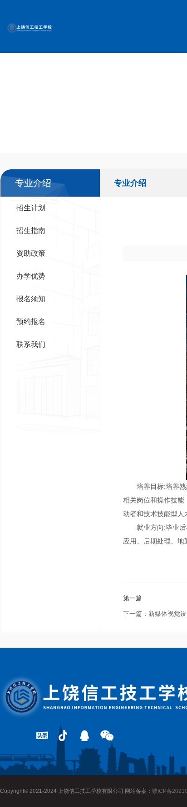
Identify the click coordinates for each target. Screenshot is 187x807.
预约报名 (30, 321)
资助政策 (30, 253)
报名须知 (30, 299)
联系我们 (30, 344)
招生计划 (30, 208)
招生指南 (30, 230)
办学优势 (30, 276)
